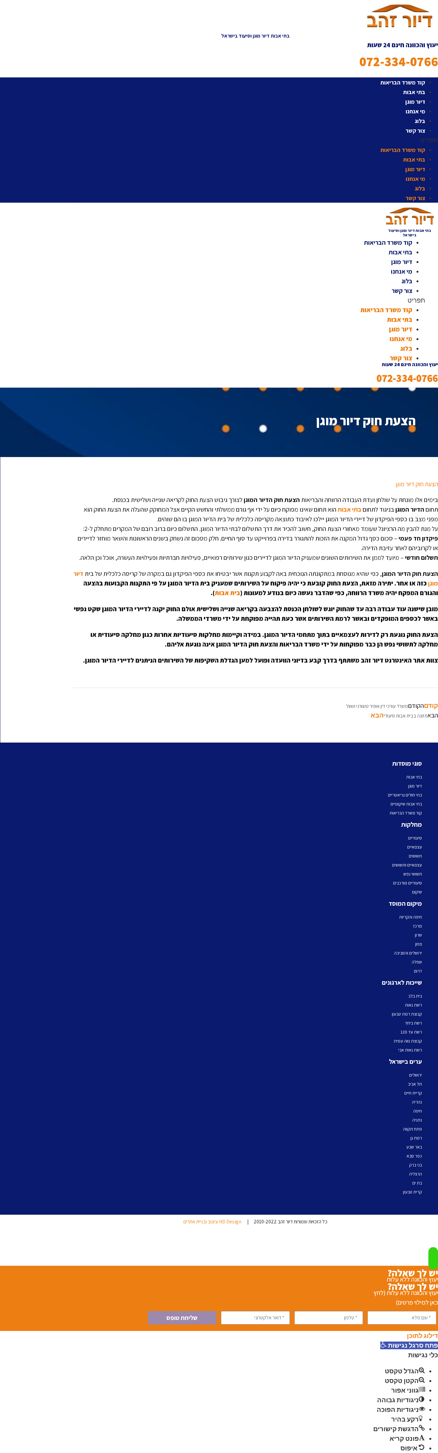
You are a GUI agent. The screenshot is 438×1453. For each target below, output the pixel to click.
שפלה (417, 962)
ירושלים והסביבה (408, 953)
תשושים (415, 856)
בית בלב (415, 996)
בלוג (420, 121)
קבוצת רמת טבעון (407, 1014)
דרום (418, 971)
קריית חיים (413, 1093)
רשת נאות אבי (410, 1050)
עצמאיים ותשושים (407, 865)
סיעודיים (415, 838)
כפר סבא (414, 1156)
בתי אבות (414, 92)
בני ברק (415, 1165)
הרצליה (415, 1174)
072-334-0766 (398, 61)
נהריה (417, 1102)
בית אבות (227, 593)
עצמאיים (414, 847)
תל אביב (415, 1084)
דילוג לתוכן (422, 1336)
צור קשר (415, 130)
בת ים (417, 1183)
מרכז (417, 926)
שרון (418, 935)
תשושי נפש (412, 874)
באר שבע (414, 1147)
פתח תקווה (412, 1129)
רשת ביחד (413, 1023)
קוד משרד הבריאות (402, 82)
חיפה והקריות (410, 917)
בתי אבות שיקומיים (406, 804)
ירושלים (415, 1075)
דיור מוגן (415, 101)
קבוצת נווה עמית (408, 1041)
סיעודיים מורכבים (407, 883)
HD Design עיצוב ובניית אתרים (212, 1221)
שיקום (417, 892)
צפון (418, 944)
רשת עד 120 (411, 1032)
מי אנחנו (415, 111)
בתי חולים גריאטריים (405, 795)
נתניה (417, 1120)
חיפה (417, 1111)
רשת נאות (413, 1005)
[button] (255, 140)
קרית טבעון (412, 1192)
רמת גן (416, 1138)
